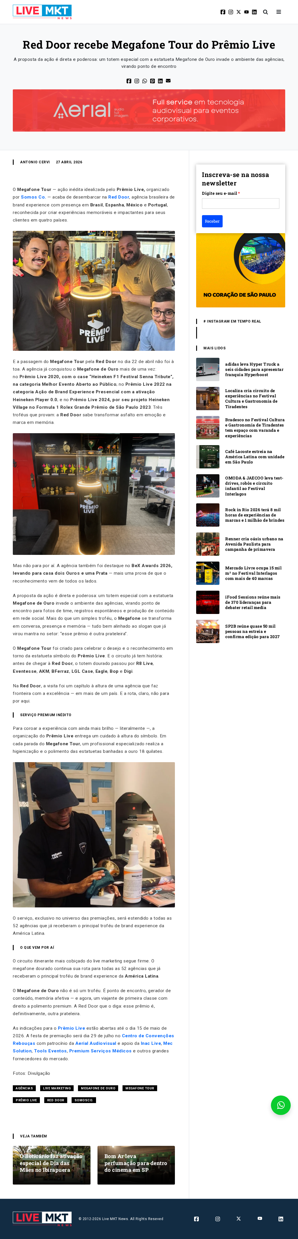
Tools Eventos (50, 1051)
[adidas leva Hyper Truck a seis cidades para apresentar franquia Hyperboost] (207, 369)
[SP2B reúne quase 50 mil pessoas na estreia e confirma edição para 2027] (207, 631)
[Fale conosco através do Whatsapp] (281, 1105)
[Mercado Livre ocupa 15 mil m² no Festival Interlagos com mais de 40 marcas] (207, 573)
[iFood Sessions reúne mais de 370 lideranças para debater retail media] (207, 602)
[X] (239, 12)
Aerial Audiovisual (95, 1043)
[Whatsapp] (145, 80)
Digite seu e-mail (221, 193)
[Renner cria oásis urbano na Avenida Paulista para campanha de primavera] (207, 544)
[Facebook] (223, 12)
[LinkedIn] (161, 80)
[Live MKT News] (42, 12)
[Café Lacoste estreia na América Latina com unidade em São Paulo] (207, 456)
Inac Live (151, 1043)
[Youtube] (247, 12)
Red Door (118, 197)
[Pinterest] (153, 80)
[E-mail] (169, 80)
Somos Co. (33, 197)
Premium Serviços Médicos (100, 1051)
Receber (212, 221)
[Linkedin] (255, 12)
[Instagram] (231, 12)
